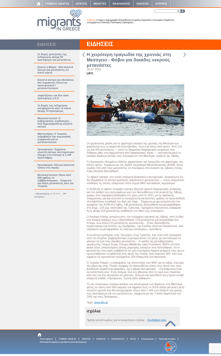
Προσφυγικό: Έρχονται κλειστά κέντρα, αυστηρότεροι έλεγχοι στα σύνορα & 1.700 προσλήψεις (55, 153)
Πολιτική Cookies (167, 339)
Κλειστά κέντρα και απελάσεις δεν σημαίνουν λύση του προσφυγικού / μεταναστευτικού (55, 84)
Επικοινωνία (147, 339)
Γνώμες (100, 20)
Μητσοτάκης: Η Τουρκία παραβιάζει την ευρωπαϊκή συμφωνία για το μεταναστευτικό (53, 138)
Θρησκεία (146, 20)
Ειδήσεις (91, 20)
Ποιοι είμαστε (46, 339)
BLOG (133, 339)
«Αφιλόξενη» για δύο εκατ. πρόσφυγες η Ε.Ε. (53, 97)
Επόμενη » (40, 197)
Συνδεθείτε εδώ (156, 320)
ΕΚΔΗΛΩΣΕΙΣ (118, 339)
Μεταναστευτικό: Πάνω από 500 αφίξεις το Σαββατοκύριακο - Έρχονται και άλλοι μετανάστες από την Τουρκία (55, 180)
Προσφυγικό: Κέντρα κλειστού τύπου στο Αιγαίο (55, 166)
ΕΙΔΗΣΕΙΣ (100, 43)
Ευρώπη (136, 20)
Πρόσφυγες (128, 22)
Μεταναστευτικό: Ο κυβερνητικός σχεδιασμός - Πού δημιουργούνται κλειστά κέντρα (54, 122)
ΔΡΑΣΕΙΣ (86, 339)
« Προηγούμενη (42, 194)
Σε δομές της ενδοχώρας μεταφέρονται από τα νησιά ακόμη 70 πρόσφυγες (54, 108)
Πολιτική (105, 22)
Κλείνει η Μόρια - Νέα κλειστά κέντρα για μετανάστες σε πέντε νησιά (55, 70)
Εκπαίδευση (125, 20)
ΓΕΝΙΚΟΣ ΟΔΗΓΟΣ (67, 339)
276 (64, 194)
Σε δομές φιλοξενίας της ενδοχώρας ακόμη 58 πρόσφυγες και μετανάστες (54, 57)
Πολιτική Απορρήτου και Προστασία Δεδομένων (63, 342)
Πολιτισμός (115, 22)
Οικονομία (157, 20)
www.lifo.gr (101, 302)
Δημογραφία (111, 20)
